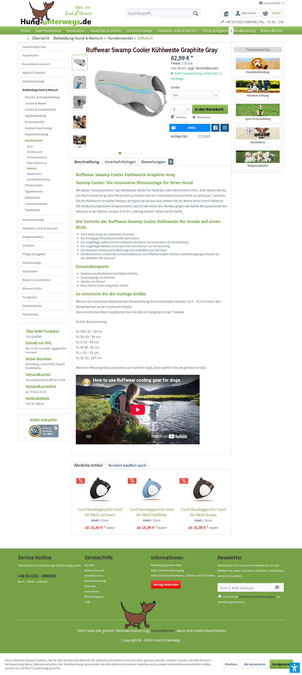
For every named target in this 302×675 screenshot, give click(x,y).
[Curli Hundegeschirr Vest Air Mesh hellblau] (151, 489)
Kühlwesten (32, 198)
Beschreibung (86, 161)
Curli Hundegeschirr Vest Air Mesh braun (203, 512)
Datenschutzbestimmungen (257, 597)
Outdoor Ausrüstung (38, 128)
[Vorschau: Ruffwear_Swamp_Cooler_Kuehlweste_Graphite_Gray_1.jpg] (79, 62)
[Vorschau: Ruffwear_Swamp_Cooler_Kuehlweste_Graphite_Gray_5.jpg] (79, 142)
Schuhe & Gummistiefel (40, 109)
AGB (87, 602)
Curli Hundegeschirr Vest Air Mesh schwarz (100, 512)
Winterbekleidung (37, 157)
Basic (30, 146)
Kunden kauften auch (127, 465)
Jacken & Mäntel (35, 103)
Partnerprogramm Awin (166, 565)
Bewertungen (156, 161)
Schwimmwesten (36, 204)
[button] (295, 668)
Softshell (31, 168)
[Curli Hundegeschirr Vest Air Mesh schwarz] (100, 489)
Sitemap (90, 586)
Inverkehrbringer (120, 161)
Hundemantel (33, 140)
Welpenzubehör (33, 237)
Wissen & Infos (32, 288)
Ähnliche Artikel (88, 465)
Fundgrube (30, 297)
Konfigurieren (281, 664)
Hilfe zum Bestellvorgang (167, 570)
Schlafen (28, 245)
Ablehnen (231, 664)
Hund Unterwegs (33, 220)
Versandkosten (163, 630)
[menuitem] (163, 13)
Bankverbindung (95, 581)
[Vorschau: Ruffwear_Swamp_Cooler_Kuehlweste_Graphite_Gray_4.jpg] (79, 122)
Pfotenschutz (34, 185)
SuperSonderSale (34, 47)
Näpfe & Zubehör (34, 73)
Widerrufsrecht (94, 570)
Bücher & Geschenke (36, 280)
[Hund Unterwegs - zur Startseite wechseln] (56, 17)
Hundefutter (31, 55)
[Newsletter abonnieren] (277, 587)
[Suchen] (195, 13)
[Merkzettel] (226, 13)
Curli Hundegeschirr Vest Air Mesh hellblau (152, 512)
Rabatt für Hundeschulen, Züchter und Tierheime (183, 575)
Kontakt (89, 565)
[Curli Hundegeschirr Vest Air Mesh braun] (203, 489)
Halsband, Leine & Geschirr (40, 228)
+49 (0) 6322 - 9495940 (37, 576)
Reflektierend (34, 173)
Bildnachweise (93, 597)
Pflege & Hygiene (34, 254)
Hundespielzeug (33, 81)
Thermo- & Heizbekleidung (42, 97)
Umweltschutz (93, 575)
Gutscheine (30, 271)
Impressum (91, 591)
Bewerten (203, 117)
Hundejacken (34, 151)
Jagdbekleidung (35, 116)
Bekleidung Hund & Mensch (40, 90)
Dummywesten (34, 122)
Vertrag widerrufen (165, 584)
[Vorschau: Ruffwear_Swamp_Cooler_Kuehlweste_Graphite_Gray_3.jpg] (79, 102)
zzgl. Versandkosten (203, 68)
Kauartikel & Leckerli (36, 64)
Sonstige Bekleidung (38, 179)
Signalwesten (34, 191)
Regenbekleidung (36, 134)
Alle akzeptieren (255, 664)
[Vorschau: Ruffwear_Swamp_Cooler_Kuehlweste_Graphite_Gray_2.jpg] (79, 82)
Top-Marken (32, 210)
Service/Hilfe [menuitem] (271, 3)
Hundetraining (32, 263)
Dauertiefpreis (32, 306)
